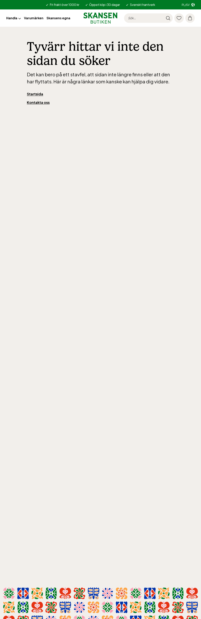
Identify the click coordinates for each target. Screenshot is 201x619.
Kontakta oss (38, 102)
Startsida (35, 94)
